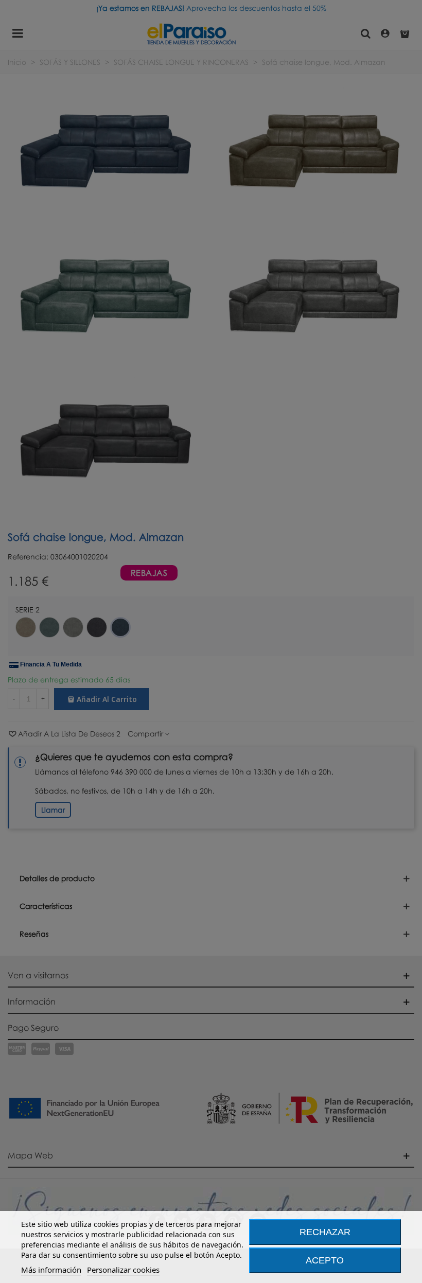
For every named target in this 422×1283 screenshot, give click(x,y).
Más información (51, 1269)
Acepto (325, 1260)
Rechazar (325, 1232)
